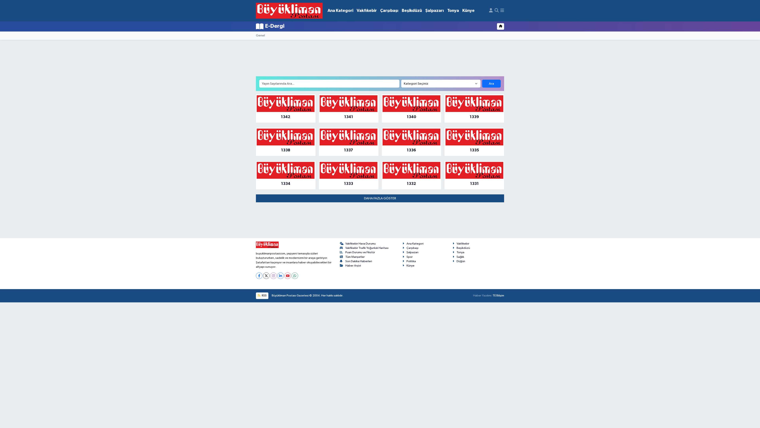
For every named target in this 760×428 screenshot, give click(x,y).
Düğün (461, 261)
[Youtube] (287, 275)
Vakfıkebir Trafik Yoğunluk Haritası (367, 247)
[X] (266, 275)
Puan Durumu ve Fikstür (360, 252)
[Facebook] (259, 275)
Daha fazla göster (380, 198)
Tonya (453, 11)
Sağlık (460, 256)
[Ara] (497, 10)
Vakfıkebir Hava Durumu (360, 243)
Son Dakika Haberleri (358, 261)
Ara (491, 83)
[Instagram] (273, 275)
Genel (260, 35)
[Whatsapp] (295, 275)
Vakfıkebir (367, 11)
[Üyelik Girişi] (491, 10)
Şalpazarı (434, 11)
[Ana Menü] (502, 10)
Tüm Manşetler (355, 256)
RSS (264, 295)
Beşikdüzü (412, 11)
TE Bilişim (498, 295)
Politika (411, 261)
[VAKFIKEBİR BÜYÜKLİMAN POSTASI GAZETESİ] (289, 11)
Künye (468, 11)
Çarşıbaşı (389, 11)
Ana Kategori (340, 11)
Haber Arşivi (353, 265)
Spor (410, 256)
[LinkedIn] (280, 275)
